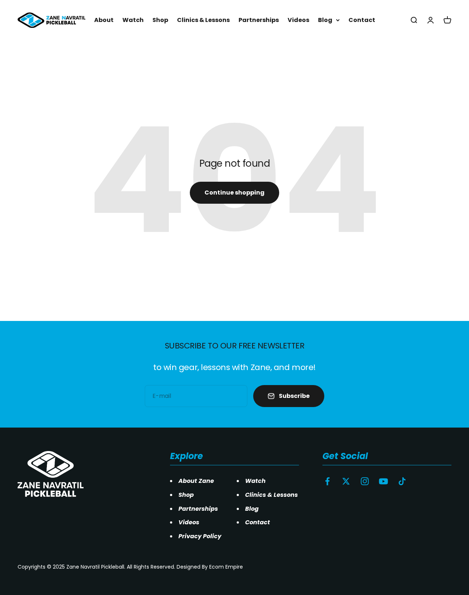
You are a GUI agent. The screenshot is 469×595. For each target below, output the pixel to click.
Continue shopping (234, 192)
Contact (361, 20)
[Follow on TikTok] (402, 481)
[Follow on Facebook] (327, 481)
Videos (298, 20)
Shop (160, 20)
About (104, 20)
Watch (133, 20)
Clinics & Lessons (203, 20)
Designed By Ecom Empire (210, 566)
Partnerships (259, 20)
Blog (325, 20)
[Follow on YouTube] (383, 481)
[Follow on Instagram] (365, 481)
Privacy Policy (199, 536)
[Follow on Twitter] (346, 481)
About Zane (196, 481)
